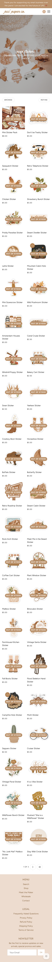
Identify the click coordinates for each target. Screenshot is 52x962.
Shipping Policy (26, 926)
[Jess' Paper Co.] (16, 11)
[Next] (33, 867)
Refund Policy (26, 922)
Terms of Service (26, 930)
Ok (41, 952)
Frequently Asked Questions (26, 913)
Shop (26, 888)
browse (8, 100)
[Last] (40, 867)
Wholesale (26, 896)
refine (44, 100)
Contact (26, 900)
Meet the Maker (26, 892)
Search (26, 884)
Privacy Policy (26, 918)
